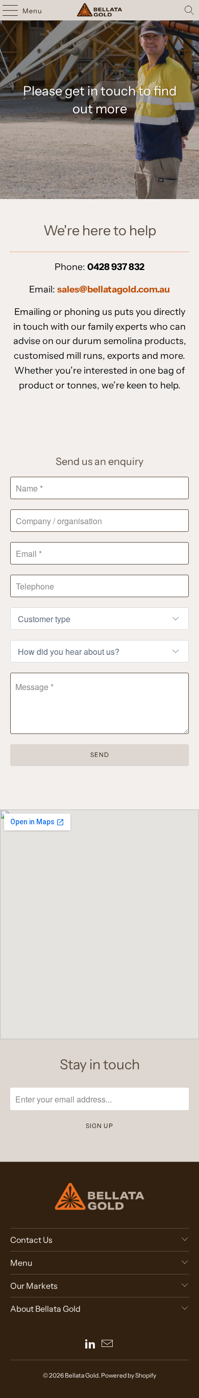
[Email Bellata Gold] (107, 1344)
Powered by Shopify (128, 1375)
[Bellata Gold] (100, 10)
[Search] (189, 10)
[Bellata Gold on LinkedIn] (90, 1344)
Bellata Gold (81, 1375)
